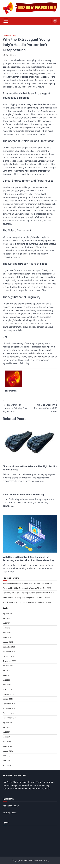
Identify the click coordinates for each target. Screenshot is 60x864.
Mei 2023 (6, 760)
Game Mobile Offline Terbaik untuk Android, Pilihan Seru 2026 (27, 588)
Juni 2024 (6, 732)
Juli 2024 (6, 727)
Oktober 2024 (8, 713)
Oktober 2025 (8, 656)
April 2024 (7, 741)
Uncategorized (9, 35)
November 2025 (9, 651)
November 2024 (9, 708)
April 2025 (7, 684)
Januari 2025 (8, 698)
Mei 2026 (6, 627)
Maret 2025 (7, 689)
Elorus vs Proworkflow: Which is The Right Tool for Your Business (30, 468)
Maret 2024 (7, 746)
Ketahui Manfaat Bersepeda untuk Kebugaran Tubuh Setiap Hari (28, 583)
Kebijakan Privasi (11, 805)
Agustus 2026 (8, 613)
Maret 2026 (7, 637)
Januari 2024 (8, 751)
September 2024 (9, 717)
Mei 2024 (6, 736)
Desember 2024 (9, 703)
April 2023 (7, 765)
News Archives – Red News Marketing (23, 494)
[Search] (55, 21)
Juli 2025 (6, 670)
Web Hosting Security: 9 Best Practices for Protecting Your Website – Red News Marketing (28, 559)
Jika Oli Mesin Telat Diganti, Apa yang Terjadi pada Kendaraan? (27, 602)
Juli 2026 (6, 618)
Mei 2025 (6, 680)
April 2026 (7, 632)
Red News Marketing (39, 860)
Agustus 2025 (8, 665)
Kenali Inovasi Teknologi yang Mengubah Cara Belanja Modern (27, 597)
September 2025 (9, 661)
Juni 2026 (6, 623)
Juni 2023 (6, 755)
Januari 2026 (8, 642)
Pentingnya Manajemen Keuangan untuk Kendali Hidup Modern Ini (29, 592)
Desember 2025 (9, 646)
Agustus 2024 (8, 722)
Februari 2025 (8, 694)
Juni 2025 (6, 675)
